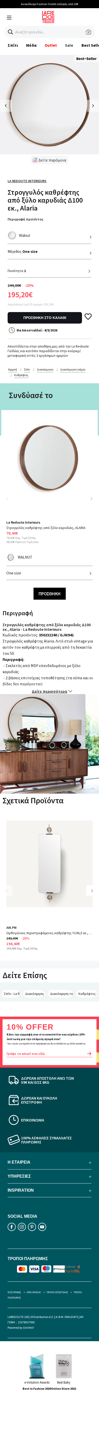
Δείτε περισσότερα (49, 691)
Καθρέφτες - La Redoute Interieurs (87, 993)
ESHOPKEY (28, 1327)
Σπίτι (13, 45)
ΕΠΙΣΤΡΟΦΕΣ (14, 1292)
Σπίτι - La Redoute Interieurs (12, 993)
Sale (69, 45)
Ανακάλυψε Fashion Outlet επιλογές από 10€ (49, 4)
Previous (10, 502)
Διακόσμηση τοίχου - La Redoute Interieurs (61, 993)
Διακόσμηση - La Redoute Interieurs (34, 993)
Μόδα (31, 45)
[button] (10, 32)
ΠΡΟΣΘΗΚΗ (50, 594)
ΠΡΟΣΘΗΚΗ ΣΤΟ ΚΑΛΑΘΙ (44, 318)
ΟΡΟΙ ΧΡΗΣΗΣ (34, 1292)
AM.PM (11, 927)
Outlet (51, 45)
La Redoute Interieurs (27, 181)
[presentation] (6, 106)
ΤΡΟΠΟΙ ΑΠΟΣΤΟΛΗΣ (57, 1292)
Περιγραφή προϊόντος (25, 219)
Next (91, 499)
